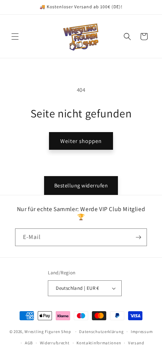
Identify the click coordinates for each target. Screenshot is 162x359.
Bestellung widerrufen (81, 185)
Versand (136, 342)
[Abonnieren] (138, 237)
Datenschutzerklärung (101, 331)
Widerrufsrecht (55, 342)
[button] (15, 36)
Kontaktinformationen (98, 342)
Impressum (142, 331)
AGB (29, 342)
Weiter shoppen (81, 141)
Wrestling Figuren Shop (47, 331)
